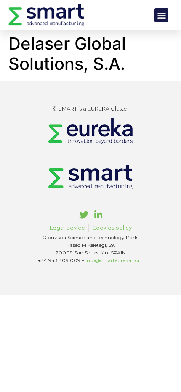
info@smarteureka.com (114, 260)
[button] (161, 15)
